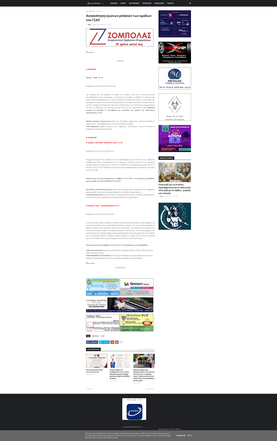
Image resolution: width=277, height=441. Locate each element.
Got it (190, 435)
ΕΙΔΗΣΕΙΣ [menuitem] (114, 3)
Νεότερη (90, 389)
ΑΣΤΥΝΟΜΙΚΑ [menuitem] (134, 3)
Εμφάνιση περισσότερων (146, 349)
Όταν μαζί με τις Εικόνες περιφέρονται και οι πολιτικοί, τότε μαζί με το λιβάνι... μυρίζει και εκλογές (175, 188)
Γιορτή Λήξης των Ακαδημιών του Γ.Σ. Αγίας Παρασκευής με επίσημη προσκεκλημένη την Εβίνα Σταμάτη (120, 374)
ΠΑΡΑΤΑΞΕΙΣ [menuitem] (146, 3)
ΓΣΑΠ (102, 336)
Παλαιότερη (150, 389)
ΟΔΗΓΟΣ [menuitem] (170, 3)
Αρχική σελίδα (90, 11)
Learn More (180, 435)
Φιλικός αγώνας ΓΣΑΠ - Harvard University (94, 371)
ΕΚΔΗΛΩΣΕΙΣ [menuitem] (159, 3)
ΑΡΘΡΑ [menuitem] (123, 3)
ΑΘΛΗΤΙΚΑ (99, 11)
